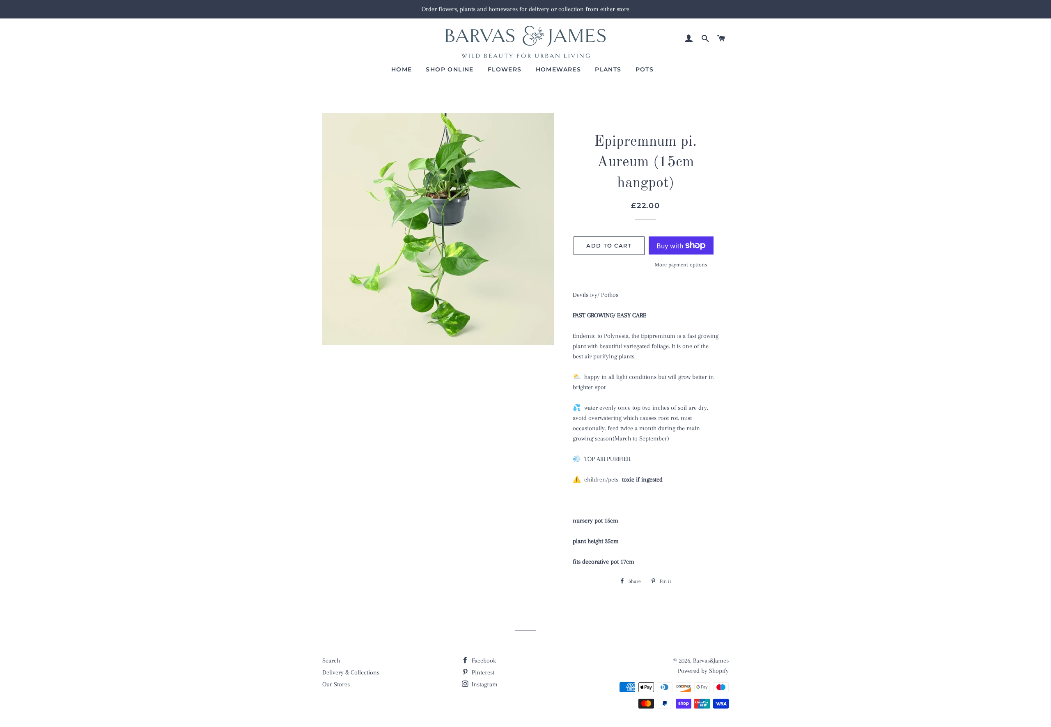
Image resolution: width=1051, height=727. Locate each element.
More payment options (681, 264)
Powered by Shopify (703, 670)
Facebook (483, 660)
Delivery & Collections (350, 672)
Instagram (484, 684)
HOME (401, 69)
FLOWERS (505, 69)
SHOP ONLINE (449, 69)
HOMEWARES (558, 69)
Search (331, 660)
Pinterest (482, 672)
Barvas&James (711, 660)
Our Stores (336, 684)
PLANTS (608, 69)
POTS (645, 69)
